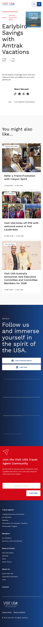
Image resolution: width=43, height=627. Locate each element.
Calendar (5, 556)
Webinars (5, 520)
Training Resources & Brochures (13, 514)
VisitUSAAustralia (23, 361)
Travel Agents (8, 510)
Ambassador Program (9, 526)
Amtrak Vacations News (13, 17)
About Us (6, 569)
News (4, 17)
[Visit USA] (8, 4)
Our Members (6, 517)
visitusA (23, 367)
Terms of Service (19, 612)
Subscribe (33, 493)
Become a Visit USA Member (12, 541)
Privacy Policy (7, 612)
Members (6, 534)
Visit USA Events (7, 553)
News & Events (8, 548)
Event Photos (7, 562)
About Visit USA (7, 573)
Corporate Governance (10, 576)
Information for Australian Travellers (15, 523)
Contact (5, 587)
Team (4, 579)
